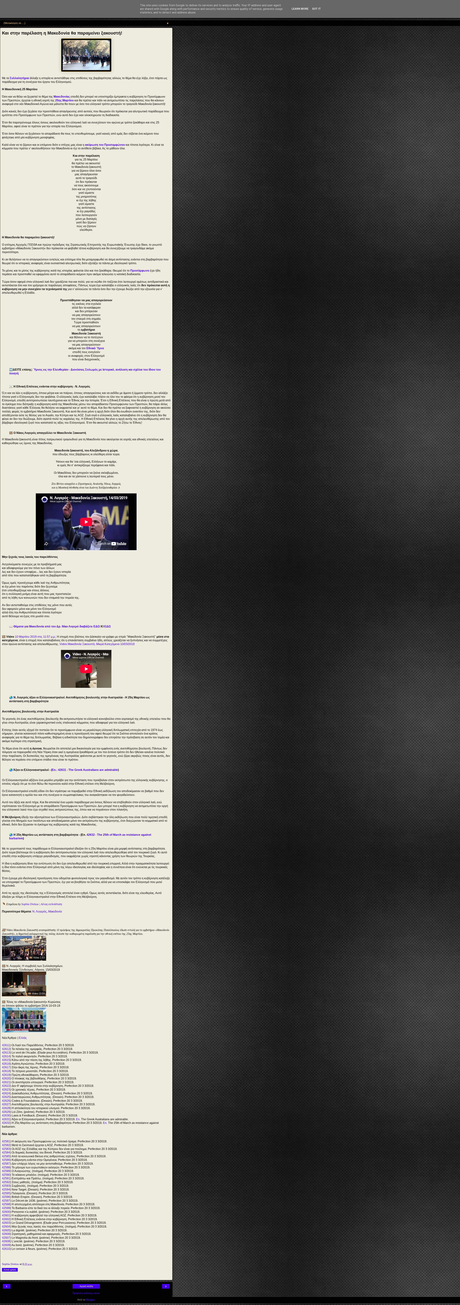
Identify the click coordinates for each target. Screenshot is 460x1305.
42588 (6, 1167)
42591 (6, 1178)
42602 (6, 1219)
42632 (6, 1122)
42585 (6, 1156)
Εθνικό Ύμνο (95, 348)
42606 (6, 1233)
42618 (6, 1071)
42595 (6, 1193)
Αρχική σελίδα (86, 1286)
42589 (6, 1171)
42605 (6, 1230)
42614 (6, 1056)
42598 (6, 1204)
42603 (6, 1222)
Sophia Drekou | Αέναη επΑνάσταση (41, 904)
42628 (6, 1108)
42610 (6, 1248)
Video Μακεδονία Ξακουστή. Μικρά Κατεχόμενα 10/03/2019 (97, 644)
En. (78, 1119)
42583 (6, 1148)
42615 (6, 1059)
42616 (6, 1063)
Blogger (90, 1299)
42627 (6, 1104)
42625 (6, 1096)
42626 (6, 1100)
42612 (6, 1049)
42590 (6, 1174)
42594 (6, 1189)
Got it (316, 8)
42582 (6, 1145)
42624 (6, 1093)
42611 (6, 1045)
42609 (6, 1245)
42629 (6, 1111)
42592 (6, 1182)
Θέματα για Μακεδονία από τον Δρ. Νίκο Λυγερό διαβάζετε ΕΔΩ (56, 626)
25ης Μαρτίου (64, 100)
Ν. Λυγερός (39, 911)
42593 (6, 1185)
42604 (6, 1226)
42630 (6, 1115)
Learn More (300, 8)
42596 (6, 1196)
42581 (6, 1141)
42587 (6, 1163)
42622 (6, 1085)
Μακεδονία (55, 911)
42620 (6, 1078)
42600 (6, 1211)
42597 (6, 1200)
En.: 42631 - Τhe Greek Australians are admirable (85, 769)
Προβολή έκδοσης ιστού (86, 1293)
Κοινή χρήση (10, 1270)
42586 (6, 1159)
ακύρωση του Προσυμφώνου (105, 144)
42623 (6, 1089)
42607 (6, 1237)
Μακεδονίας (62, 96)
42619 (6, 1074)
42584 (6, 1152)
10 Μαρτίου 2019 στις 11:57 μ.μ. (35, 636)
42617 (6, 1067)
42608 (6, 1241)
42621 (6, 1082)
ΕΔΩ (107, 626)
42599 (6, 1208)
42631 (6, 1119)
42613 (6, 1052)
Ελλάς (23, 1037)
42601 (6, 1215)
